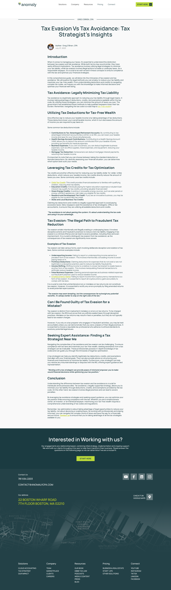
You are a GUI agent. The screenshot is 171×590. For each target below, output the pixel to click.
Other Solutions (111, 574)
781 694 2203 (25, 478)
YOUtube (135, 568)
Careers (50, 576)
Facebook (135, 579)
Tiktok (134, 574)
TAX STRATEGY (24, 571)
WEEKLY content (82, 576)
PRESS (77, 579)
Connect (111, 4)
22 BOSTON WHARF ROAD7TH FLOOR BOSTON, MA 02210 (41, 501)
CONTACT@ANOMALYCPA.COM (35, 484)
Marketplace (52, 571)
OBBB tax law (81, 571)
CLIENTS (49, 574)
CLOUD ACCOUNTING (27, 568)
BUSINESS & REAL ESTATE (113, 568)
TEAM (48, 568)
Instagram (136, 571)
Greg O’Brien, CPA (70, 46)
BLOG (77, 582)
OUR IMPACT (23, 574)
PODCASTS (79, 574)
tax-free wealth (104, 106)
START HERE (85, 458)
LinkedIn (134, 576)
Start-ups (108, 571)
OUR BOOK (79, 568)
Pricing (100, 4)
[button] (62, 4)
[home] (28, 4)
